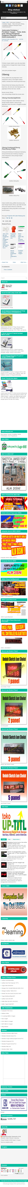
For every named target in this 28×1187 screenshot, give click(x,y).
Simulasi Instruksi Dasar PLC (9, 1036)
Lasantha (22, 1182)
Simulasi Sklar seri (6, 1046)
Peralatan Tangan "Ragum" (20, 252)
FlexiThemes (9, 1182)
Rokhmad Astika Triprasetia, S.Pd (11, 1136)
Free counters (4, 1175)
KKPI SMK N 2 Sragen (7, 1024)
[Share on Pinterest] (12, 218)
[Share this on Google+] (10, 218)
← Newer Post (4, 262)
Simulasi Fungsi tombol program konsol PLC (12, 1038)
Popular (3, 839)
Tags (9, 839)
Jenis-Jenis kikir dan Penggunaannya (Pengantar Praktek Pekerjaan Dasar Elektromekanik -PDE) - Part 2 (6, 240)
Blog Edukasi (5, 1026)
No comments (5, 40)
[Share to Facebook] (10, 221)
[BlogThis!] (7, 221)
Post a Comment (8, 269)
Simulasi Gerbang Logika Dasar (9, 1033)
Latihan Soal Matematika (8, 980)
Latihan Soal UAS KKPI (7, 998)
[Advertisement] (14, 415)
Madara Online (5, 1013)
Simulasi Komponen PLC (8, 1041)
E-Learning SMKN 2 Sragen (8, 1016)
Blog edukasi (14, 10)
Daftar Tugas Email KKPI (8, 1004)
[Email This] (5, 221)
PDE (8, 22)
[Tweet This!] (8, 218)
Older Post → (24, 262)
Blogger (25, 1180)
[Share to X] (8, 221)
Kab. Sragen (5, 1018)
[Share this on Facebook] (6, 218)
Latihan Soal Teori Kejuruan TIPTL (10, 983)
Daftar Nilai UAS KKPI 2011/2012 (10, 1001)
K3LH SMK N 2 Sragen (7, 1021)
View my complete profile (7, 1142)
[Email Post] (3, 221)
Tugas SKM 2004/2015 (7, 985)
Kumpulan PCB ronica (7, 1010)
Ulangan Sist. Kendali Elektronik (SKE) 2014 (12, 988)
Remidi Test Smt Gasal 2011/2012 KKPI (11, 993)
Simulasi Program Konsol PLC (9, 1043)
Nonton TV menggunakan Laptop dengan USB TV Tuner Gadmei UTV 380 (17, 853)
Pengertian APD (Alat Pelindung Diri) (16, 215)
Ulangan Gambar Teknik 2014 (9, 991)
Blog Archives (16, 839)
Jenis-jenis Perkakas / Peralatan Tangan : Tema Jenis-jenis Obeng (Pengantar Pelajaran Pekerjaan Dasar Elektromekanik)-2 (14, 33)
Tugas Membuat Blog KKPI (8, 996)
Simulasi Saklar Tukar (7, 1049)
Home (3, 22)
